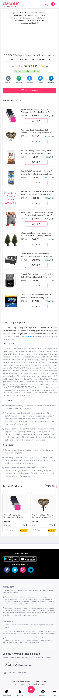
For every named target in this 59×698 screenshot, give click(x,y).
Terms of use (31, 684)
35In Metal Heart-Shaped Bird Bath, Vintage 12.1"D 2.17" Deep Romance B (43, 517)
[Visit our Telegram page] (30, 569)
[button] (52, 514)
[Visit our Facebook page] (7, 569)
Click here (30, 336)
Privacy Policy (19, 684)
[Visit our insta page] (22, 569)
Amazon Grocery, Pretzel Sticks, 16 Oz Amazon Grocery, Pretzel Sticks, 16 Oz (36, 152)
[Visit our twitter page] (14, 569)
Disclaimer (41, 684)
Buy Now (36, 121)
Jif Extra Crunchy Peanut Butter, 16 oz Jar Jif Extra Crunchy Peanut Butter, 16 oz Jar (37, 193)
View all (50, 486)
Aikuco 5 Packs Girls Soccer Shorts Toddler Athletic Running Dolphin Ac (15, 518)
